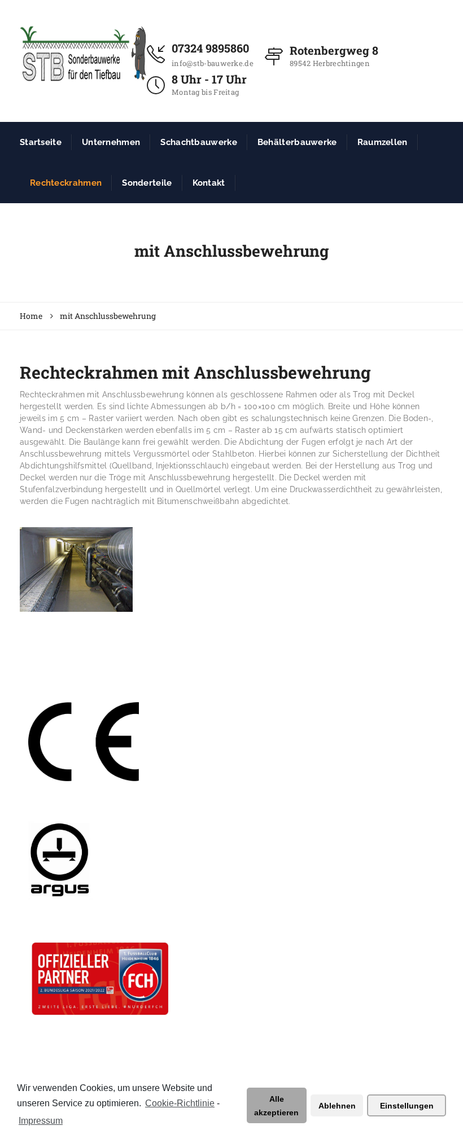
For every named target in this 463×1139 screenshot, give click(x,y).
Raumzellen (382, 142)
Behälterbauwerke (297, 142)
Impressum (41, 1120)
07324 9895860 (210, 48)
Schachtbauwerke (198, 142)
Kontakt (209, 183)
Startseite (41, 142)
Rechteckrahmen (66, 183)
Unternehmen (111, 142)
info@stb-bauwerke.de (213, 63)
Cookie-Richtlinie (180, 1103)
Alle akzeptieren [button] (276, 1105)
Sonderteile (147, 183)
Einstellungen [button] (407, 1105)
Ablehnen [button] (337, 1105)
